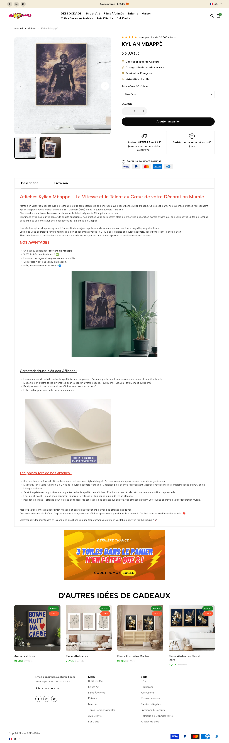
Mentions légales (151, 704)
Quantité (127, 103)
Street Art (93, 686)
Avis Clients (95, 715)
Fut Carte (93, 721)
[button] (105, 86)
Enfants (92, 698)
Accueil (18, 28)
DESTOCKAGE (96, 681)
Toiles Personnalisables (101, 710)
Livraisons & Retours (153, 710)
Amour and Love (24, 656)
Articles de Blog (150, 721)
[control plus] (144, 111)
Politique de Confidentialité (157, 715)
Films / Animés (96, 692)
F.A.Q (144, 681)
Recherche (147, 686)
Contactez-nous (150, 698)
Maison (32, 28)
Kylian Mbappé (49, 28)
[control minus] (124, 111)
